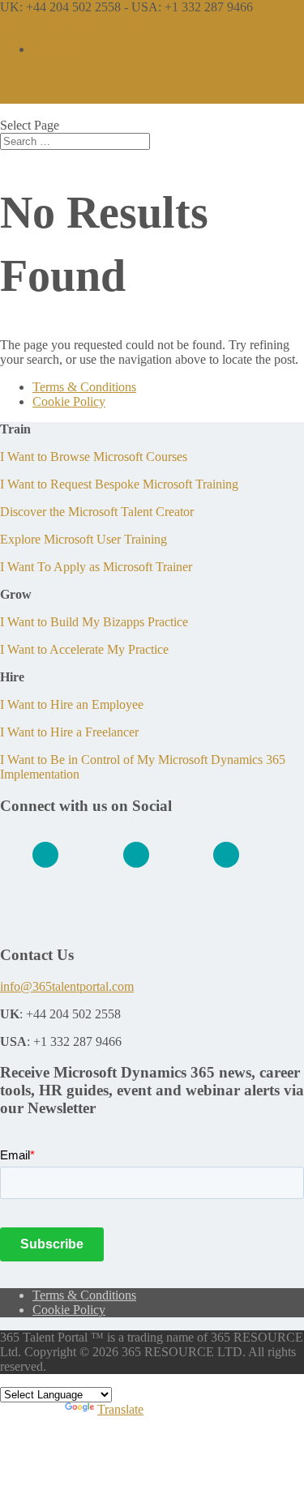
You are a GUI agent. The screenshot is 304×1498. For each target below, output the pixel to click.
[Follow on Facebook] (136, 855)
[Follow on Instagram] (226, 855)
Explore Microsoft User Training (83, 539)
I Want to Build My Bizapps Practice (94, 622)
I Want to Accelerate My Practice (84, 649)
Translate (120, 1409)
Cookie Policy (68, 401)
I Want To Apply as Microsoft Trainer (96, 567)
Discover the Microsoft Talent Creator (97, 512)
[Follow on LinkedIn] (45, 855)
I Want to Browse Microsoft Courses (93, 456)
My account (62, 49)
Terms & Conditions (84, 387)
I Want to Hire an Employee (71, 704)
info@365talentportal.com (67, 986)
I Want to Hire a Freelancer (69, 732)
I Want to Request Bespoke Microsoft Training (119, 484)
